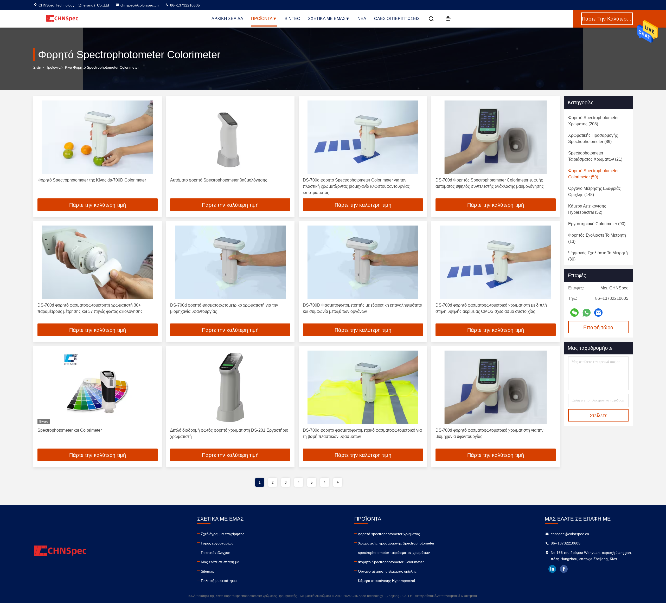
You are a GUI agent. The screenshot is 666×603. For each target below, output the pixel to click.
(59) (593, 173)
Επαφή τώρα (598, 327)
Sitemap (207, 571)
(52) (587, 209)
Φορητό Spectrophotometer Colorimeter (391, 562)
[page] (324, 482)
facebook (564, 569)
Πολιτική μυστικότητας (219, 581)
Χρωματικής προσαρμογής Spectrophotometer (396, 543)
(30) (598, 256)
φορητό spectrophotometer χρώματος (389, 534)
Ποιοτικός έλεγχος (215, 552)
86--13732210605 (184, 5)
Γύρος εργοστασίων (217, 543)
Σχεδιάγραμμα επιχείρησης (222, 534)
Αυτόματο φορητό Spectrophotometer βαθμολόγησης (218, 180)
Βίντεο (292, 18)
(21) (595, 156)
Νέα (361, 18)
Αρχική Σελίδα (227, 18)
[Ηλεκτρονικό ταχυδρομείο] (598, 312)
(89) (593, 138)
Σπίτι (37, 67)
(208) (593, 120)
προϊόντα (53, 67)
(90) (596, 224)
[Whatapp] (586, 312)
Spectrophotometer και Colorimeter (69, 430)
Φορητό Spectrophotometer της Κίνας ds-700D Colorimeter (91, 180)
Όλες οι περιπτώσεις (397, 18)
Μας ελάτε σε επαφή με (220, 562)
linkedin (552, 569)
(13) (597, 238)
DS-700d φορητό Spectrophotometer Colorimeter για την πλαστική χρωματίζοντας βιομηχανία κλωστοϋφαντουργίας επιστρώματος (356, 186)
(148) (594, 191)
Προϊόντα (262, 18)
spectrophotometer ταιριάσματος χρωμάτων (394, 552)
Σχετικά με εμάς (326, 18)
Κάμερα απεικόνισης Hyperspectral (386, 581)
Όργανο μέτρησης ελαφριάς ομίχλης (387, 571)
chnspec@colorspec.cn (139, 5)
